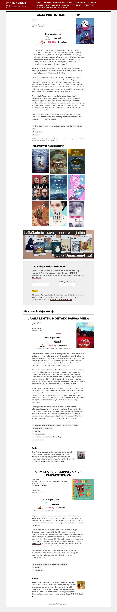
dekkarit (38, 425)
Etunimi (35, 282)
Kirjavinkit (18, 2)
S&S (33, 19)
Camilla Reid (39, 570)
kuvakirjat (38, 564)
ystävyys (79, 126)
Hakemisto (92, 3)
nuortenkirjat (55, 126)
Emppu (37, 567)
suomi (37, 135)
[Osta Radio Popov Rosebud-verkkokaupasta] (58, 39)
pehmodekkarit (67, 425)
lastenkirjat (47, 564)
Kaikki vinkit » (59, 461)
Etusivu (39, 3)
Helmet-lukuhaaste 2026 (46, 7)
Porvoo (37, 431)
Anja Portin (39, 132)
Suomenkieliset (59, 3)
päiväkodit (55, 564)
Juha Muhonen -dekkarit (43, 437)
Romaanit (47, 3)
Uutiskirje (56, 5)
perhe (63, 126)
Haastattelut (88, 5)
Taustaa (65, 5)
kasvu (41, 126)
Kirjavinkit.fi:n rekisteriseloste (61, 299)
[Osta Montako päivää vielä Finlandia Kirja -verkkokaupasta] (48, 343)
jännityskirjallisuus (48, 425)
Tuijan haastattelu (46, 461)
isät (36, 126)
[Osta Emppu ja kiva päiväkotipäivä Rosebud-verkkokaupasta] (56, 505)
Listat (48, 5)
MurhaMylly (57, 437)
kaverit (47, 126)
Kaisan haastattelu (68, 594)
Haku (60, 7)
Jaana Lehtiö (39, 440)
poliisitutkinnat (37, 428)
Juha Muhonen (40, 434)
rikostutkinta (48, 428)
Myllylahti (34, 323)
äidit (33, 129)
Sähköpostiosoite (67, 282)
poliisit (76, 425)
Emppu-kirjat (36, 543)
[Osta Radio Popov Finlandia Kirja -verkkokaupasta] (48, 39)
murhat (58, 425)
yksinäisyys (70, 126)
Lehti (65, 7)
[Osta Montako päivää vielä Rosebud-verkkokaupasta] (58, 343)
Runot (69, 3)
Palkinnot (40, 5)
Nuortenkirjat (80, 3)
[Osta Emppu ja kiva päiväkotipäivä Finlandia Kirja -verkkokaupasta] (46, 505)
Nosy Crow (59, 481)
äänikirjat (64, 564)
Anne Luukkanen (42, 485)
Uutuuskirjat (75, 5)
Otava (33, 479)
